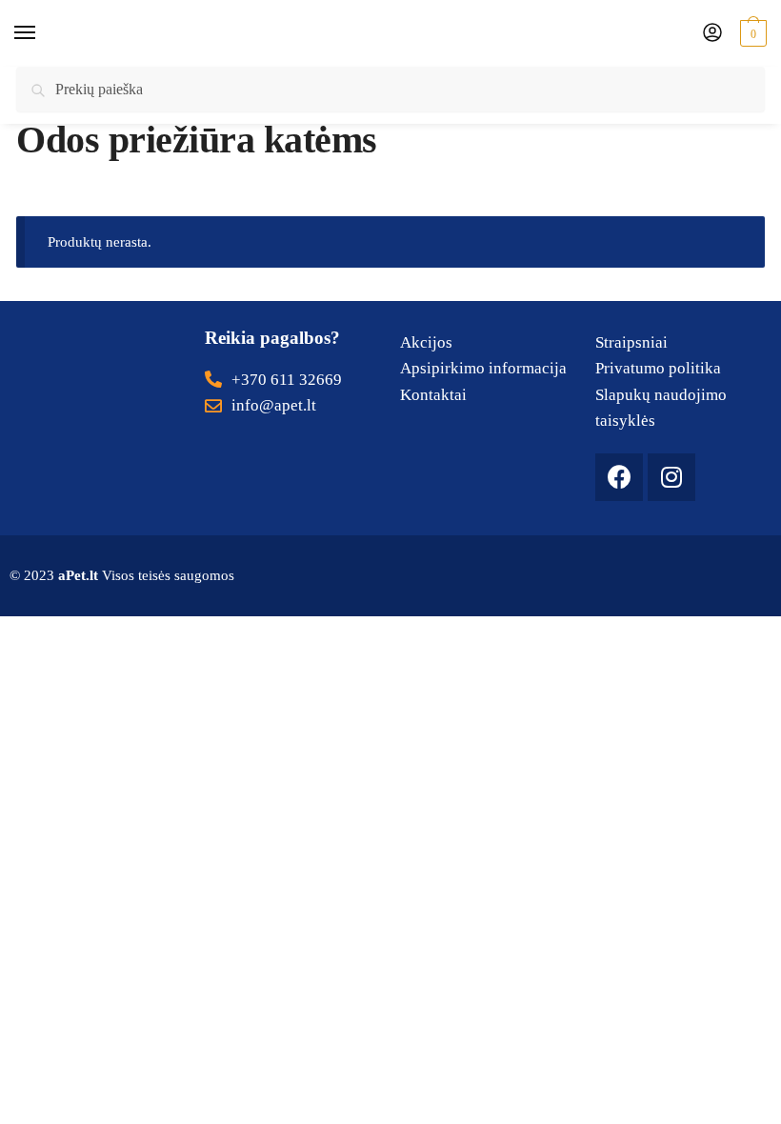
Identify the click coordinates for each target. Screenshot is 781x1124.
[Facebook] (619, 477)
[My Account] (712, 34)
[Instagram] (671, 477)
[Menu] (42, 33)
